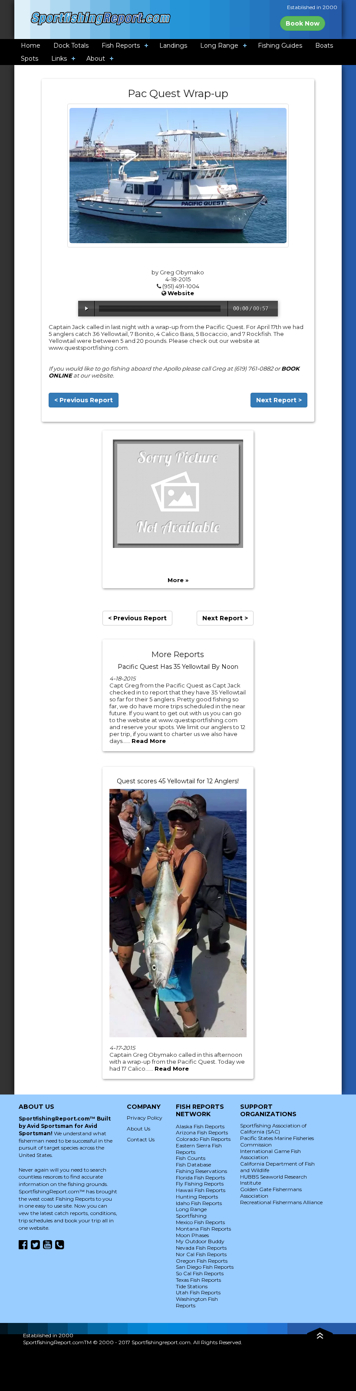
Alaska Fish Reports (200, 1126)
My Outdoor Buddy (200, 1241)
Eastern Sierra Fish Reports (199, 1148)
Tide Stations (192, 1286)
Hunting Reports (197, 1196)
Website (181, 293)
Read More (149, 740)
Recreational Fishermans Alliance (281, 1202)
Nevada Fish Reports (201, 1247)
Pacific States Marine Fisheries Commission (277, 1141)
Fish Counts (190, 1158)
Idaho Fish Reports (199, 1203)
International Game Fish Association (270, 1154)
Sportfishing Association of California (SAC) (273, 1128)
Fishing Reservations (201, 1171)
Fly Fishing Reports (200, 1183)
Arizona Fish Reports (202, 1132)
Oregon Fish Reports (201, 1260)
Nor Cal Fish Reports (201, 1254)
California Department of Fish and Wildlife (277, 1166)
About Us (138, 1128)
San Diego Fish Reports (205, 1267)
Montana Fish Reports (203, 1228)
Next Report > (279, 400)
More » (178, 580)
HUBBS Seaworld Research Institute (273, 1179)
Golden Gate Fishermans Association (271, 1192)
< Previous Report (83, 400)
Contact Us (141, 1139)
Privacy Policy (144, 1117)
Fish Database (193, 1164)
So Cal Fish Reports (200, 1273)
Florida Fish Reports (200, 1177)
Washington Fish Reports (197, 1302)
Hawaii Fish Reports (200, 1190)
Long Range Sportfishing (191, 1212)
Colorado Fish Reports (203, 1139)
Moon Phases (192, 1235)
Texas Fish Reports (198, 1280)
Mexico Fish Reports (200, 1222)
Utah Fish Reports (198, 1292)
